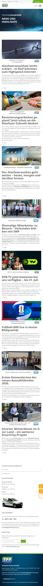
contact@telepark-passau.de (10, 527)
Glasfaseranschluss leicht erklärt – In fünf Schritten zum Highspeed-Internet (19, 69)
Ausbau (9, 1)
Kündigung (35, 572)
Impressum (27, 574)
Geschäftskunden (6, 473)
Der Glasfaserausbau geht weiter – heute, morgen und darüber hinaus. (21, 175)
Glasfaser (4, 1)
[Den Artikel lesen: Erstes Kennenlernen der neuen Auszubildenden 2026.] (21, 363)
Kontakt (18, 572)
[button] (40, 6)
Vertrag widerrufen (26, 572)
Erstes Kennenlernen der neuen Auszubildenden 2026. (19, 380)
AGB (15, 574)
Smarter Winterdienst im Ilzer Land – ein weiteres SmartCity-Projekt (21, 432)
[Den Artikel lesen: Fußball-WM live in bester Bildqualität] (21, 312)
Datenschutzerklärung (12, 546)
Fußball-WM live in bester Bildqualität (20, 328)
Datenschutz (20, 574)
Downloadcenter (12, 572)
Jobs (16, 1)
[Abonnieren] (23, 541)
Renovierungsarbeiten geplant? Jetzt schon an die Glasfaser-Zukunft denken (20, 120)
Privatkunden (5, 469)
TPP (13, 1)
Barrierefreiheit (9, 574)
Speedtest (4, 572)
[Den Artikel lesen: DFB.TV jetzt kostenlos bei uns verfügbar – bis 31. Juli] (21, 262)
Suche (3, 574)
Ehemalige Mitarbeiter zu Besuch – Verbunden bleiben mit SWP (19, 228)
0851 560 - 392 (10, 519)
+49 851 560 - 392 (34, 568)
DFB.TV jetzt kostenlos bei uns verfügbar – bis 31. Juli (20, 278)
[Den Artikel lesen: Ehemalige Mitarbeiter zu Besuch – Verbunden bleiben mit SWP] (21, 211)
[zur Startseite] (5, 5)
